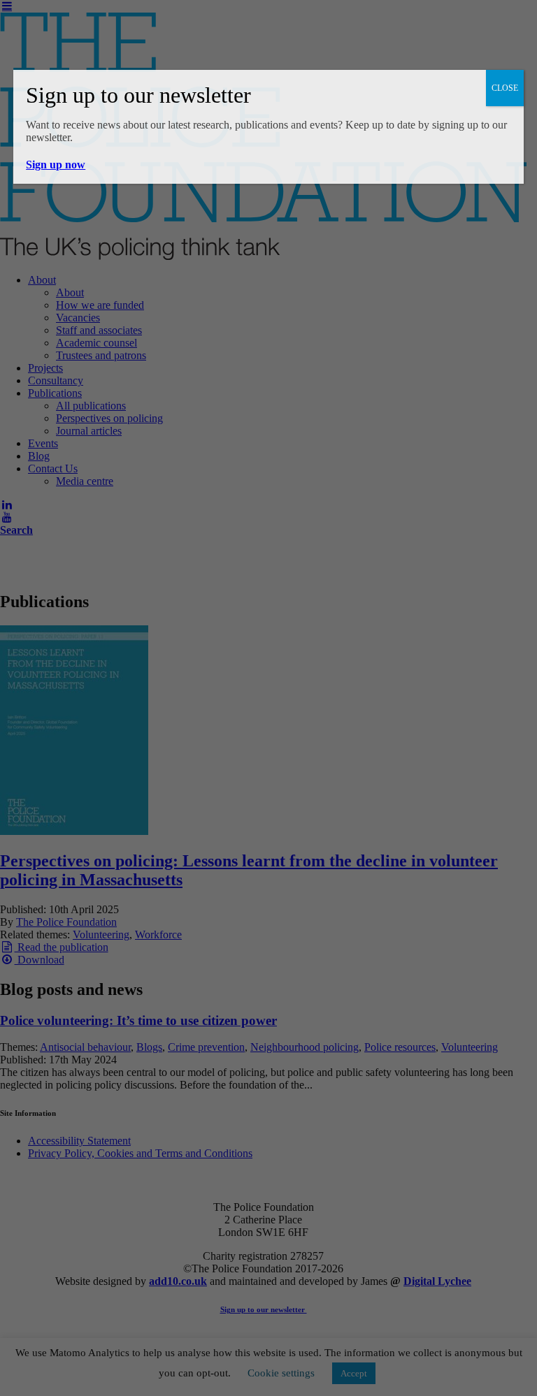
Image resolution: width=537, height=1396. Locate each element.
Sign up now (55, 164)
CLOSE (505, 88)
